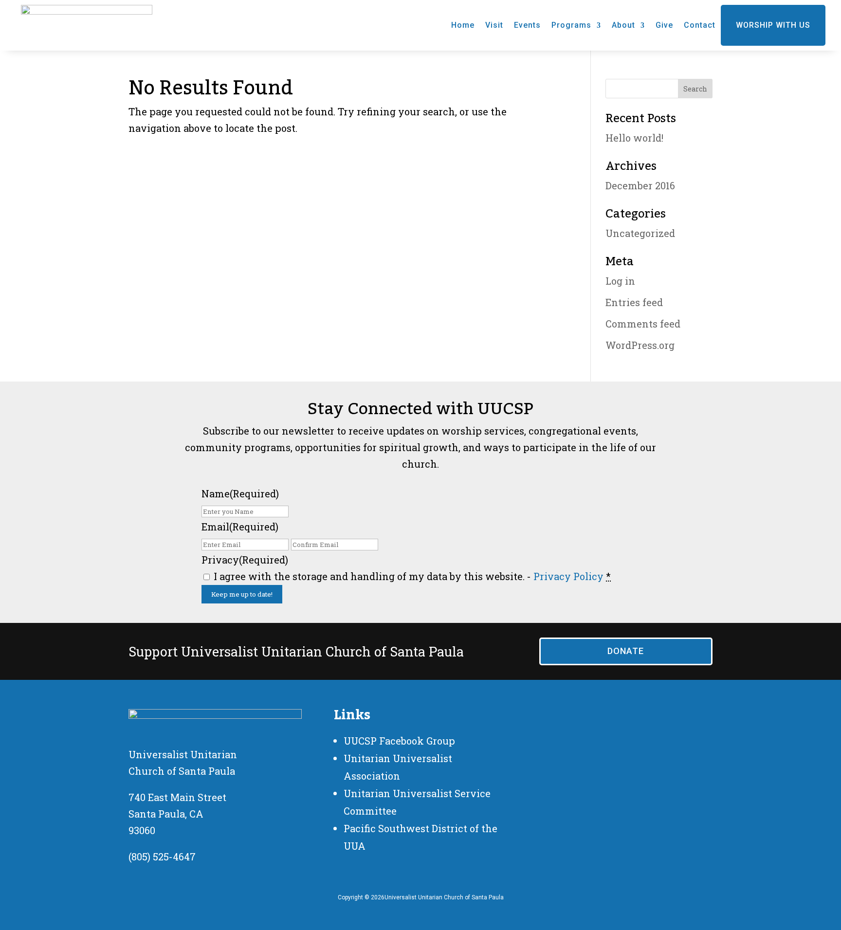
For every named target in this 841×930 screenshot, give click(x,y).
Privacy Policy (568, 576)
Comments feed (642, 323)
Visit (494, 25)
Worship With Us (773, 25)
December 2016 (640, 185)
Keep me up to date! (242, 594)
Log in (620, 280)
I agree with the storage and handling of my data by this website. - (412, 576)
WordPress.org (640, 345)
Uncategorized (640, 233)
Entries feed (634, 302)
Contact (699, 25)
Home (463, 25)
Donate (625, 651)
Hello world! (634, 137)
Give (664, 25)
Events (527, 25)
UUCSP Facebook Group (399, 740)
